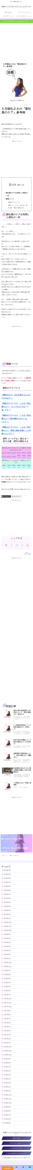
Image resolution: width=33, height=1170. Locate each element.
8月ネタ (9, 456)
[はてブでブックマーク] (16, 545)
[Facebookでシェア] (11, 545)
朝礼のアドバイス (14, 202)
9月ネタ (14, 456)
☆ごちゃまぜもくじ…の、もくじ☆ (16, 1153)
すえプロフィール (16, 1148)
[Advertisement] (16, 43)
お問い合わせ (16, 1138)
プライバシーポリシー (16, 1143)
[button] (27, 545)
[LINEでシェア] (21, 545)
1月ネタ (4, 452)
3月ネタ (14, 452)
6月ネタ (29, 452)
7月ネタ (4, 456)
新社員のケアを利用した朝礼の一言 (17, 194)
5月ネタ (24, 452)
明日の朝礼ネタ (17, 496)
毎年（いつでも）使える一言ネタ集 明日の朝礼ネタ (17, 207)
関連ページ (10, 199)
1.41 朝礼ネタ (6, 496)
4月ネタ (19, 452)
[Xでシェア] (6, 545)
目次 (14, 184)
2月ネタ (9, 452)
